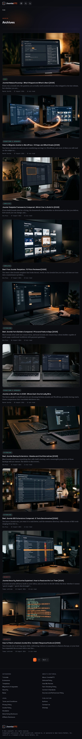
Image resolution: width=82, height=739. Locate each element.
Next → (45, 660)
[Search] (25, 3)
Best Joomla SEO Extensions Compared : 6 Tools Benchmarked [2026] (30, 518)
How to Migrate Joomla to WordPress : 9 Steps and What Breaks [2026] (31, 145)
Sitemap (45, 708)
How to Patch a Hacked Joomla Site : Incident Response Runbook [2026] (31, 643)
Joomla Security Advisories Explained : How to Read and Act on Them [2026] (33, 580)
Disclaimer (5, 711)
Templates (7, 203)
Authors (45, 701)
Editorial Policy (47, 680)
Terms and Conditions (9, 701)
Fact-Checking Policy (49, 687)
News (5, 79)
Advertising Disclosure (10, 714)
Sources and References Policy (53, 693)
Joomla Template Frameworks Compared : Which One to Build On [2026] (30, 207)
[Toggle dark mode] (30, 3)
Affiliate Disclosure (8, 717)
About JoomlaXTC (48, 677)
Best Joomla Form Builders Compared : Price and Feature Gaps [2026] (30, 332)
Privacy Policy (7, 704)
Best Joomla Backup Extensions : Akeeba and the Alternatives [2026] (30, 456)
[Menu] (21, 3)
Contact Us (46, 704)
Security (7, 577)
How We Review (47, 683)
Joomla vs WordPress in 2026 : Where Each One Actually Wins (26, 394)
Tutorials (5, 677)
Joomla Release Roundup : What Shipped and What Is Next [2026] (28, 83)
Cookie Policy (6, 708)
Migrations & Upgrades (12, 141)
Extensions (8, 328)
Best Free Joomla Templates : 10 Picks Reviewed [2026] (24, 269)
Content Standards (49, 690)
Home (3, 10)
